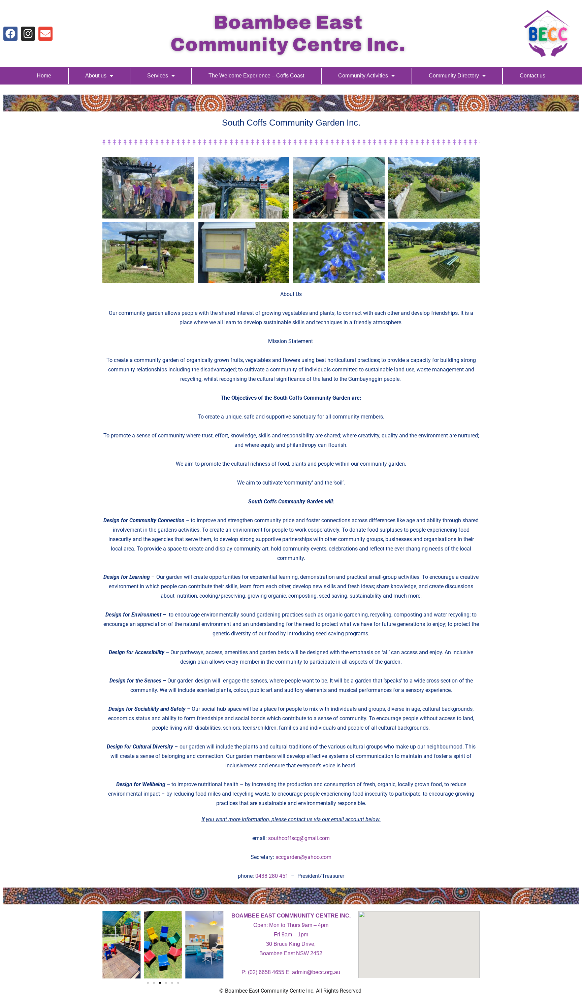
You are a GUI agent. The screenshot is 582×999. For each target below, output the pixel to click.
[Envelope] (45, 34)
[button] (109, 944)
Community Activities (363, 75)
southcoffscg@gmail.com (299, 838)
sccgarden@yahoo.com (303, 857)
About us (95, 75)
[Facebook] (10, 34)
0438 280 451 (271, 876)
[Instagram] (28, 34)
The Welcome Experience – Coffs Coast (256, 75)
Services (157, 75)
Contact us (532, 75)
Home (44, 75)
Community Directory (454, 75)
